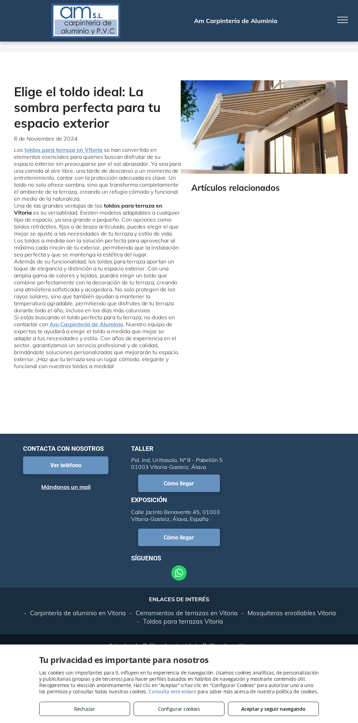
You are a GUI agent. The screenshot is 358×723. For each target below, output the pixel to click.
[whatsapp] (179, 573)
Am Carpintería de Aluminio (86, 324)
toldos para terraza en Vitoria (63, 149)
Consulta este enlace (172, 691)
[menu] (343, 20)
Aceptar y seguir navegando (273, 709)
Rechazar (84, 709)
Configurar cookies (179, 709)
